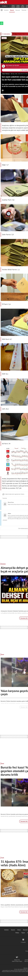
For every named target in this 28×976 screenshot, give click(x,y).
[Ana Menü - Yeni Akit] (1, 10)
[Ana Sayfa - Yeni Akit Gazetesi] (3, 2)
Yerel (2, 654)
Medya (17, 932)
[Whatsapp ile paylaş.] (26, 61)
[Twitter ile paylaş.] (23, 61)
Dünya (19, 930)
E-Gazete (23, 942)
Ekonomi (18, 10)
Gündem (6, 10)
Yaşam (23, 932)
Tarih (2, 857)
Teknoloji (23, 10)
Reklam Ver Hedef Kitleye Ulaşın (17, 960)
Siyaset (12, 10)
